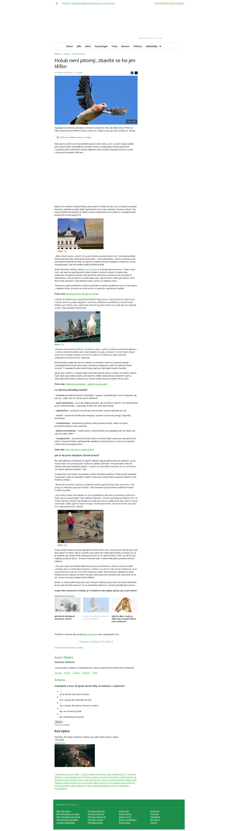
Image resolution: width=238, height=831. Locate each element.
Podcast (137, 46)
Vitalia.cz (58, 53)
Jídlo (79, 46)
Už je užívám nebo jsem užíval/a (74, 694)
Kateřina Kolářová (64, 72)
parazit (86, 673)
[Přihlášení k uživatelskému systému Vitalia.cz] (179, 46)
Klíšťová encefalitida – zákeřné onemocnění (86, 384)
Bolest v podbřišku (127, 819)
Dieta (88, 46)
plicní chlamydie (91, 269)
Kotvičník (154, 814)
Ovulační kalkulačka (65, 822)
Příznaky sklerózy (96, 814)
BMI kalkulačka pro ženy (67, 814)
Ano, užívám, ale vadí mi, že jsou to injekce (79, 705)
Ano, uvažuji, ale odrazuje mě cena (75, 699)
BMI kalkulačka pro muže (68, 817)
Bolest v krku (125, 817)
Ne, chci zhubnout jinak (70, 711)
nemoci (76, 673)
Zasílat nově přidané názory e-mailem (69, 647)
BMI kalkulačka (63, 811)
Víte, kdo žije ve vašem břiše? (80, 449)
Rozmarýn (155, 819)
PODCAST (159, 3)
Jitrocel (153, 822)
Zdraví (69, 46)
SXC (134, 121)
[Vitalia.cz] (57, 3)
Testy (114, 46)
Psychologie (101, 46)
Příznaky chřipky (95, 819)
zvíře (95, 673)
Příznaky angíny (95, 822)
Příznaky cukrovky (96, 811)
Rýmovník (154, 811)
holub (67, 673)
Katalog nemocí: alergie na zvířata (82, 293)
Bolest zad (124, 811)
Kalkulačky (151, 46)
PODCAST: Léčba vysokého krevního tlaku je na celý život (88, 3)
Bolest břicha (125, 814)
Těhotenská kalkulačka (67, 819)
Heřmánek (155, 817)
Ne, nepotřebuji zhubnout (72, 717)
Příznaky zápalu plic (97, 817)
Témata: (58, 673)
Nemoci (125, 46)
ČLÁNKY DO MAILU (175, 3)
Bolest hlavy (124, 822)
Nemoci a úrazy (78, 53)
